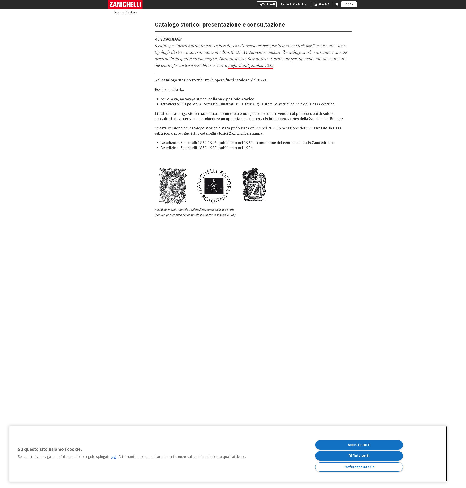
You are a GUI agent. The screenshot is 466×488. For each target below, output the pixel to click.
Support (286, 4)
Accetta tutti (359, 445)
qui (113, 456)
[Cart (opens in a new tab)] (336, 4)
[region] (228, 454)
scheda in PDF (225, 215)
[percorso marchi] (253, 185)
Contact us (300, 4)
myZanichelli (267, 4)
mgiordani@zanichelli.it (250, 65)
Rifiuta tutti (359, 456)
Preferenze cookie (359, 467)
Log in (349, 4)
